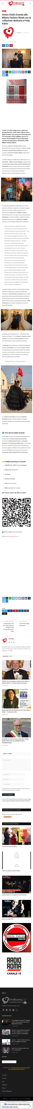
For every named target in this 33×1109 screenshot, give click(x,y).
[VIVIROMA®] (16, 3)
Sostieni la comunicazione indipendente (12, 814)
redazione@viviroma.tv (12, 536)
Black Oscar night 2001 (7, 919)
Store (3, 1081)
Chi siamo (4, 1075)
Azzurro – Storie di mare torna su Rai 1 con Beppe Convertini (21, 1041)
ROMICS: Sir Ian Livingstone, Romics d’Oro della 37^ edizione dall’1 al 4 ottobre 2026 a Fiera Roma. (16, 682)
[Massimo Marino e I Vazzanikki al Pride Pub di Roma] (16, 884)
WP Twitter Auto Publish (10, 1101)
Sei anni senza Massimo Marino (9, 847)
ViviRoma (19, 32)
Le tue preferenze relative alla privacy (18, 1104)
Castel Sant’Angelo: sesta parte (24, 625)
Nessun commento (12, 41)
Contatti (4, 1078)
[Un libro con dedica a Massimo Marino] (16, 860)
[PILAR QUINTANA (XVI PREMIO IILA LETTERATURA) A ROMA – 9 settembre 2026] (16, 698)
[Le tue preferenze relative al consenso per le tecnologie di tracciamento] (30, 1106)
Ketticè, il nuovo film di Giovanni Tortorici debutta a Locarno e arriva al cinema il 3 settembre (21, 1032)
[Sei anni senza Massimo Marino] (16, 836)
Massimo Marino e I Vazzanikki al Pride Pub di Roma (14, 895)
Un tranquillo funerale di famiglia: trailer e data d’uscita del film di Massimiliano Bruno (21, 1022)
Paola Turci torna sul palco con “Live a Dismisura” (20, 1049)
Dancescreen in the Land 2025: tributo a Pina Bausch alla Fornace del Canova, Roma (8, 627)
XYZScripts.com (24, 1101)
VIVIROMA (27, 1098)
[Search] (30, 3)
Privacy (4, 1088)
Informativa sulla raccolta (10, 1107)
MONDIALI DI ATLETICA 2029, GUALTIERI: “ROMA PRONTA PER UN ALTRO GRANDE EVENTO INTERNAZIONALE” (15, 741)
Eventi (4, 11)
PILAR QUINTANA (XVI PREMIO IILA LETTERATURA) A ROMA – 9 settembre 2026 (16, 711)
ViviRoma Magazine (7, 1091)
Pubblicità (4, 1084)
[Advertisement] (16, 116)
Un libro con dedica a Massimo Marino (11, 871)
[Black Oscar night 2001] (16, 908)
